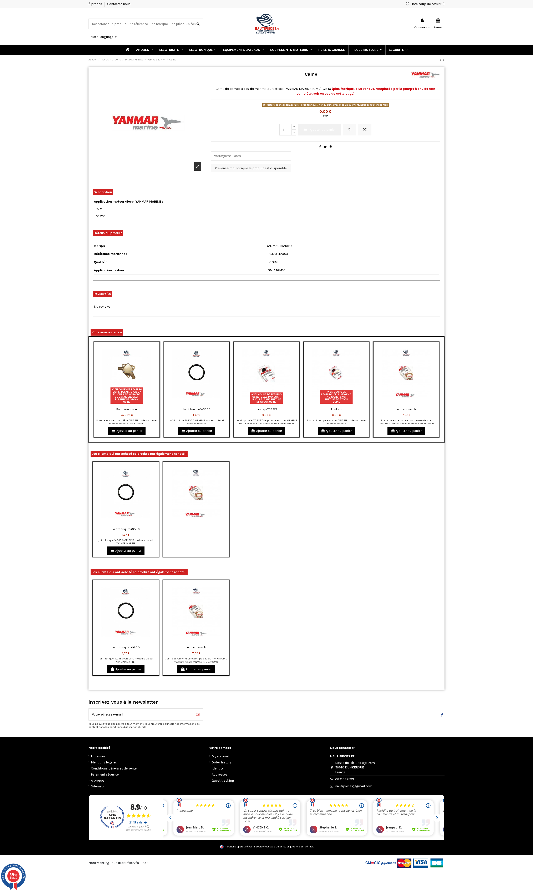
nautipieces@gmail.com (353, 786)
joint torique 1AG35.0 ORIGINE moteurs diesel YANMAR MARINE (196, 422)
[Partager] (320, 147)
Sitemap (97, 786)
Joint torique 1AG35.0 (196, 409)
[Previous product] (441, 60)
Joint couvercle (406, 409)
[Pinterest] (331, 147)
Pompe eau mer (126, 409)
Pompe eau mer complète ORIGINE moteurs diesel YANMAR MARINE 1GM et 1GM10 (126, 422)
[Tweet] (325, 147)
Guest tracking (223, 780)
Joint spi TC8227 (266, 409)
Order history (221, 762)
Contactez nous (119, 4)
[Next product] (444, 60)
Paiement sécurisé (105, 774)
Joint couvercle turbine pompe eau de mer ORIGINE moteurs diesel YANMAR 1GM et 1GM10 (406, 422)
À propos (95, 4)
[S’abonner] (198, 714)
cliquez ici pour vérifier (300, 846)
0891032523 (344, 779)
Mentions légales (104, 762)
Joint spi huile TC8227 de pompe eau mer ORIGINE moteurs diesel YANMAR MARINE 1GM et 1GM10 (266, 422)
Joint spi (336, 409)
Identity (217, 768)
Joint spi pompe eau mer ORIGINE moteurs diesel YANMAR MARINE (336, 422)
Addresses (219, 774)
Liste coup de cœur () (427, 4)
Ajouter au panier (323, 130)
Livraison (98, 756)
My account (220, 756)
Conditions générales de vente (114, 768)
